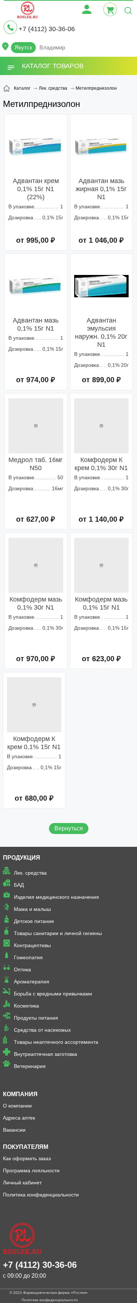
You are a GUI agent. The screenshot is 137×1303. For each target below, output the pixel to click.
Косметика (26, 1006)
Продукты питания (36, 1018)
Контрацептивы (32, 945)
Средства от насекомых (42, 1030)
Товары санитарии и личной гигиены (58, 933)
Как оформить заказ (27, 1158)
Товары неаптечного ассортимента (56, 1042)
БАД (19, 885)
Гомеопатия (28, 957)
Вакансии (14, 1130)
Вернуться (68, 828)
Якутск (23, 47)
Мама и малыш (32, 909)
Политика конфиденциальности (41, 1195)
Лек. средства (30, 873)
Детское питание (34, 921)
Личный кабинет (22, 1182)
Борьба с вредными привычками (53, 994)
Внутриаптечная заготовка (45, 1054)
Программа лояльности (31, 1170)
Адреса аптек (19, 1118)
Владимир (52, 47)
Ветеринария (30, 1066)
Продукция (21, 858)
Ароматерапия (31, 981)
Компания (20, 1094)
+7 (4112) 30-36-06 (47, 29)
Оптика (22, 969)
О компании (17, 1106)
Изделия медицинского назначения (56, 897)
